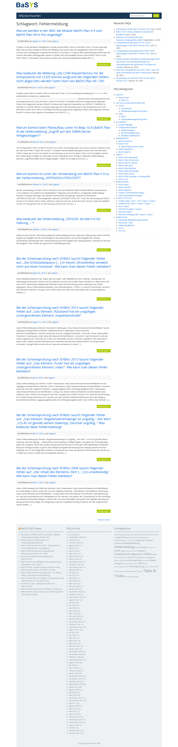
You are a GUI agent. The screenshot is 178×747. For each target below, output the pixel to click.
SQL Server (154, 566)
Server (121, 105)
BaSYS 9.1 (125, 100)
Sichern (147, 567)
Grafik (117, 550)
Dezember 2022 (76, 591)
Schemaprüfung (136, 566)
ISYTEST (122, 231)
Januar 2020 (74, 673)
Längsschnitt (124, 560)
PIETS (121, 228)
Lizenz (116, 560)
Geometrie (152, 547)
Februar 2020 (74, 670)
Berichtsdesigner (120, 540)
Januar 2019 (74, 687)
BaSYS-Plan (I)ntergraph (129, 171)
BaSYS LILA (123, 179)
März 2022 (73, 613)
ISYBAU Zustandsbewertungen (131, 192)
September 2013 (76, 722)
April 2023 (73, 581)
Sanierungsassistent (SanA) (132, 146)
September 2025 (76, 537)
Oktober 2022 (75, 594)
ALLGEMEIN (121, 122)
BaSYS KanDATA (125, 141)
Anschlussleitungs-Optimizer (124, 535)
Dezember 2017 (76, 698)
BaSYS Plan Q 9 (143, 538)
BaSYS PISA (123, 143)
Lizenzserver (126, 108)
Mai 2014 (73, 711)
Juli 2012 (72, 727)
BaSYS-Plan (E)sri (126, 165)
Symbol (129, 571)
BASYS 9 (119, 94)
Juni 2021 (73, 635)
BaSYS (123, 116)
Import (123, 551)
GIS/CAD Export (125, 212)
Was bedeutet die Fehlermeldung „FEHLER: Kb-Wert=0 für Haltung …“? (58, 221)
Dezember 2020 (76, 651)
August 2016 (74, 706)
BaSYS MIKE (124, 184)
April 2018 (73, 695)
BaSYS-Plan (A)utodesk (128, 157)
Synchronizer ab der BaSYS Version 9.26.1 (133, 29)
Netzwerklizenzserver (130, 564)
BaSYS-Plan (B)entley (127, 168)
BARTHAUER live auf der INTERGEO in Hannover (41, 589)
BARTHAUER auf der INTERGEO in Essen (38, 570)
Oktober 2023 (75, 564)
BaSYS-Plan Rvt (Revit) (128, 163)
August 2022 (74, 600)
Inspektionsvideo (131, 551)
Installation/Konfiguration (128, 554)
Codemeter (130, 540)
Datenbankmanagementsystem (134, 111)
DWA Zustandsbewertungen (130, 195)
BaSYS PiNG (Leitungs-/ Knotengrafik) (134, 176)
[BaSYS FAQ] (27, 8)
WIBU (126, 577)
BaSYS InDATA (125, 152)
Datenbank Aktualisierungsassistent (133, 220)
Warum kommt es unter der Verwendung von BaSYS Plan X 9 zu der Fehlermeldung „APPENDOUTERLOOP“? (62, 176)
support (55, 41)
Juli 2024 (72, 548)
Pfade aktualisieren (126, 225)
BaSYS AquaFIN (125, 190)
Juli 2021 (72, 632)
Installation (141, 551)
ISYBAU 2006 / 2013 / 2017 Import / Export (137, 201)
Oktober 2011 (75, 733)
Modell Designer (128, 130)
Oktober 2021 (75, 624)
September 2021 (76, 627)
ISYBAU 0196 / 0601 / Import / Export (135, 203)
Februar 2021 (74, 646)
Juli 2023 (72, 572)
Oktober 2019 (75, 681)
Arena (137, 534)
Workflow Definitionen (130, 135)
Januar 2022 (74, 619)
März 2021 (73, 643)
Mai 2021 (73, 638)
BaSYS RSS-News (31, 528)
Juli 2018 (72, 692)
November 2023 (76, 562)
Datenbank (118, 543)
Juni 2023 (73, 575)
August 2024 (74, 545)
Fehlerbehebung (131, 543)
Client (121, 114)
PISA (145, 564)
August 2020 (74, 662)
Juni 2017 (73, 703)
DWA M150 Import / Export (130, 209)
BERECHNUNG (122, 182)
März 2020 (73, 668)
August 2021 (74, 629)
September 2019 (76, 684)
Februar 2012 (74, 730)
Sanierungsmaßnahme (121, 567)
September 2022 (76, 597)
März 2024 (73, 553)
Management (135, 560)
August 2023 (74, 570)
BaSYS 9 (152, 535)
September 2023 (76, 567)
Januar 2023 (74, 589)
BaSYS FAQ (95, 743)
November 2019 (76, 678)
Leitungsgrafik (149, 557)
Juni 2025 (73, 540)
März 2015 (73, 708)
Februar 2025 (74, 542)
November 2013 (76, 719)
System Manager (126, 124)
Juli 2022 (72, 602)
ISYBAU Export (122, 557)
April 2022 (73, 610)
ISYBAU (147, 554)
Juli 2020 (72, 665)
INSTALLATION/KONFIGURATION (130, 103)
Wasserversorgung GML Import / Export (136, 214)
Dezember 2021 (76, 621)
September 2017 (76, 700)
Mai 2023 (73, 578)
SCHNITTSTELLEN (124, 198)
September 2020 (76, 659)
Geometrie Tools (126, 222)
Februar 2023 (74, 586)
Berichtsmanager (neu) (130, 133)
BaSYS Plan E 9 (132, 537)
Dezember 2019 (76, 676)
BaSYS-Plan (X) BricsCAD (129, 160)
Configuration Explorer (128, 127)
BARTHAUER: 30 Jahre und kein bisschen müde (40, 567)
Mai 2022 (73, 608)
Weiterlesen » (104, 64)
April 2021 (73, 640)
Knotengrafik (140, 557)
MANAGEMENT (122, 138)
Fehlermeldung (124, 547)
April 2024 (73, 551)
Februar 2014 (74, 717)
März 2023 (73, 583)
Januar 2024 (74, 559)
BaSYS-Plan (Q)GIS (126, 173)
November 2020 (76, 654)
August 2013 (74, 725)
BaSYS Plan (122, 537)
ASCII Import (124, 206)
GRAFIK (119, 154)
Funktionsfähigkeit (141, 547)
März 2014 (73, 714)
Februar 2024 (74, 556)
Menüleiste (145, 560)
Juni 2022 (73, 605)
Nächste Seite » (104, 519)
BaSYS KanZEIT (125, 187)
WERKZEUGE (121, 217)
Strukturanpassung (120, 571)
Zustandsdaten (133, 577)
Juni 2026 (73, 534)
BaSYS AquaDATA (126, 149)
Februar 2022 (74, 616)
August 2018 (74, 689)
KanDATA (131, 557)
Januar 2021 (74, 649)
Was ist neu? (124, 97)
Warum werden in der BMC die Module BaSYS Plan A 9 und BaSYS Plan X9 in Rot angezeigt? (59, 32)
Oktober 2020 (75, 657)
